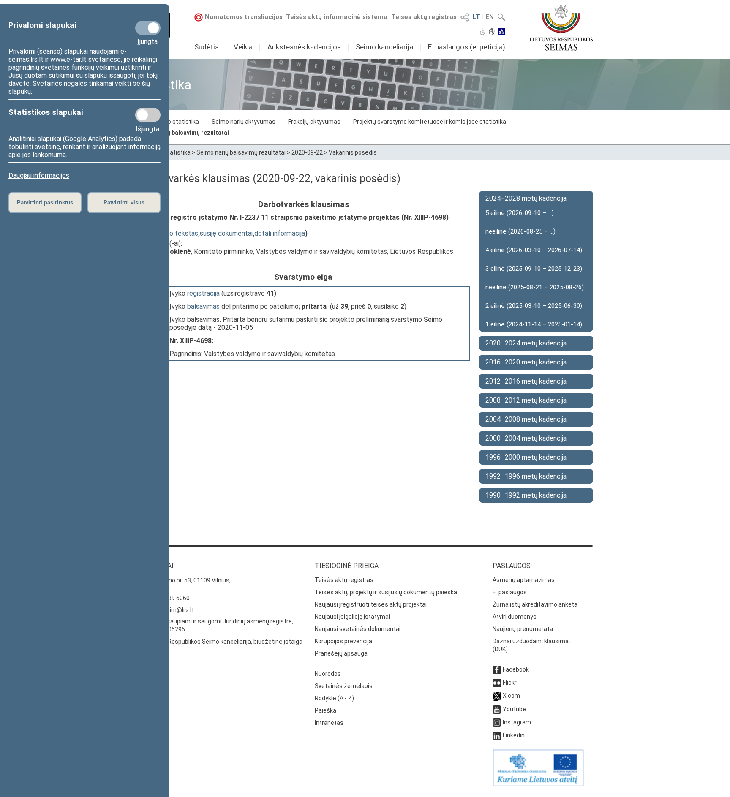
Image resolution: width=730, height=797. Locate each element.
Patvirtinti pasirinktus (45, 202)
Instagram (517, 722)
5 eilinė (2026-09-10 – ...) (519, 213)
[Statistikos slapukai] (148, 115)
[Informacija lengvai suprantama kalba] (501, 32)
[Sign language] (492, 32)
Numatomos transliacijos (244, 17)
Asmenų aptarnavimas (524, 580)
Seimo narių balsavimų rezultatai (183, 132)
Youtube (514, 709)
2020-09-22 (307, 152)
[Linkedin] (497, 735)
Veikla (243, 47)
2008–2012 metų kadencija (526, 400)
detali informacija (279, 233)
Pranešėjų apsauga (341, 653)
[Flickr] (497, 682)
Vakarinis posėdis (353, 152)
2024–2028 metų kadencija (526, 198)
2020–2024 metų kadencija (526, 343)
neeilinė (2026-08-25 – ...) (520, 231)
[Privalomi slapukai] (148, 28)
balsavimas (203, 306)
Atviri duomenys (515, 616)
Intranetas (329, 722)
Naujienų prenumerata (523, 629)
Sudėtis (206, 47)
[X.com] (497, 695)
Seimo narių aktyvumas (243, 121)
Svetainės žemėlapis (344, 686)
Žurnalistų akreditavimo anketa (535, 604)
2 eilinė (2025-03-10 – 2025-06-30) (533, 306)
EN (489, 17)
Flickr (510, 682)
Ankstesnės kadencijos (304, 47)
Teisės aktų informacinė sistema (336, 17)
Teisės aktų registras (424, 17)
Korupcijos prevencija (343, 641)
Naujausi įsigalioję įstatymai (352, 616)
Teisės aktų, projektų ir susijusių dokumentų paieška (386, 592)
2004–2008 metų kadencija (526, 419)
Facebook (516, 669)
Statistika (177, 152)
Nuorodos (328, 673)
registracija (203, 293)
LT (476, 17)
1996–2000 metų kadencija (526, 457)
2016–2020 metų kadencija (526, 362)
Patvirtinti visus (124, 202)
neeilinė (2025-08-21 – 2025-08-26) (534, 287)
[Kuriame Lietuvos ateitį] (538, 784)
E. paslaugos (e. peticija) (466, 47)
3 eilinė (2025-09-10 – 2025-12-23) (533, 268)
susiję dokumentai (226, 233)
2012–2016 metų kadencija (526, 381)
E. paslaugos (510, 592)
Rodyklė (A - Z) (334, 698)
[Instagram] (497, 722)
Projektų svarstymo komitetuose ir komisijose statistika (429, 121)
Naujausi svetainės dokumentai (357, 629)
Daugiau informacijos (38, 175)
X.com (511, 695)
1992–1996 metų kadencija (526, 476)
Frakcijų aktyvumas (314, 121)
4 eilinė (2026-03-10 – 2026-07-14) (533, 250)
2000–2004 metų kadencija (526, 438)
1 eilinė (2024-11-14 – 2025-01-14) (533, 324)
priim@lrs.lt (178, 610)
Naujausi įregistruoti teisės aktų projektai (371, 604)
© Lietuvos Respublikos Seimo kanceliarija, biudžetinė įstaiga (219, 641)
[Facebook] (497, 669)
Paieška (325, 710)
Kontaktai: (156, 566)
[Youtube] (497, 709)
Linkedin (514, 735)
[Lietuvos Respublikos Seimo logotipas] (561, 27)
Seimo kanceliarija (384, 47)
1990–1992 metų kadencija (526, 495)
